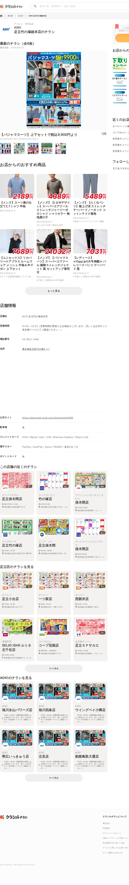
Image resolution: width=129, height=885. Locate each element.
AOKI (17, 27)
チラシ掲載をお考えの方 (113, 853)
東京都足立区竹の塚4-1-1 (36, 349)
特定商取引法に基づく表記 (114, 843)
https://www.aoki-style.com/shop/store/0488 (47, 417)
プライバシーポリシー (112, 833)
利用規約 (106, 828)
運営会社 (106, 823)
